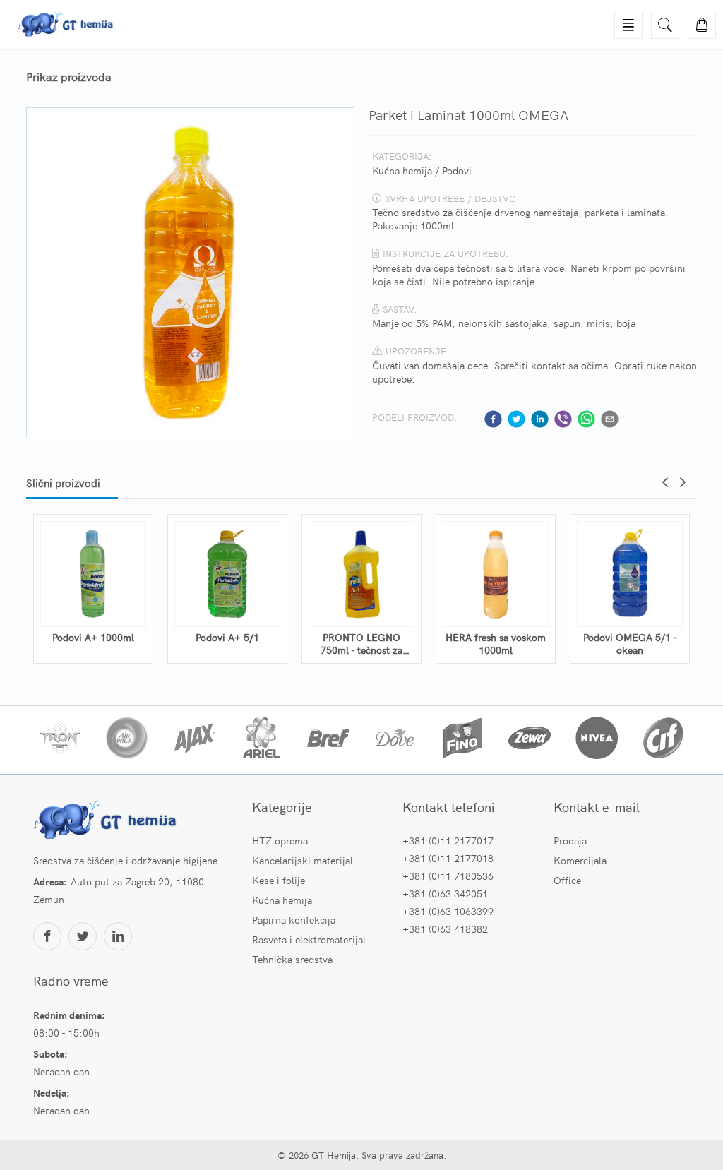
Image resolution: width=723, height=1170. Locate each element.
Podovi (457, 170)
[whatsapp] (586, 419)
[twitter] (516, 419)
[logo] (107, 821)
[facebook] (493, 419)
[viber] (563, 419)
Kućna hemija (402, 170)
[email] (610, 419)
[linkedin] (540, 419)
